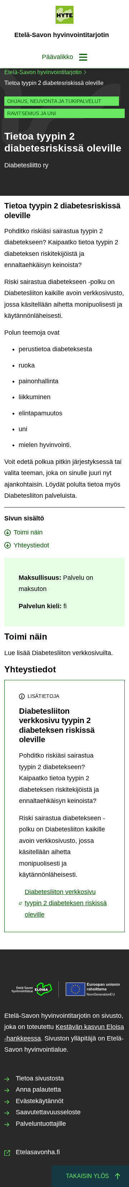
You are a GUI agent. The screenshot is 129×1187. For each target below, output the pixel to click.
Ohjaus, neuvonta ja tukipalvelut (54, 101)
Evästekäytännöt (39, 1101)
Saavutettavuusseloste (48, 1112)
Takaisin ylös (87, 1176)
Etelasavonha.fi (38, 1152)
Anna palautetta (38, 1089)
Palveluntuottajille (41, 1123)
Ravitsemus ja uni (31, 113)
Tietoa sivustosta (40, 1078)
